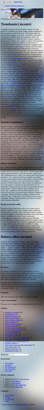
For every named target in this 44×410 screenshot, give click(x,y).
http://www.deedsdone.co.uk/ (11, 85)
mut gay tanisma (10, 322)
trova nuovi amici (11, 347)
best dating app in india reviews (15, 341)
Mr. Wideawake (10, 367)
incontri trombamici (11, 316)
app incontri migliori (12, 326)
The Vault (8, 371)
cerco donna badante (12, 318)
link (21, 47)
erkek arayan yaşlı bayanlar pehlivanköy (18, 345)
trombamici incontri (11, 335)
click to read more (17, 58)
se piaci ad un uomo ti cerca (14, 330)
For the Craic (9, 399)
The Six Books (10, 369)
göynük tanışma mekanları (14, 328)
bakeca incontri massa (12, 324)
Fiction (7, 397)
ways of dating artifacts (13, 320)
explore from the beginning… (15, 6)
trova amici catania (11, 333)
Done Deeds (9, 395)
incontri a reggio (10, 343)
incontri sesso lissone (12, 312)
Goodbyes (8, 365)
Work (7, 401)
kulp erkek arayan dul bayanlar (15, 339)
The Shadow (9, 363)
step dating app (10, 314)
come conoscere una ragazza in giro (17, 337)
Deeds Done (18, 2)
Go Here (12, 108)
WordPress (25, 405)
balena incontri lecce (12, 349)
